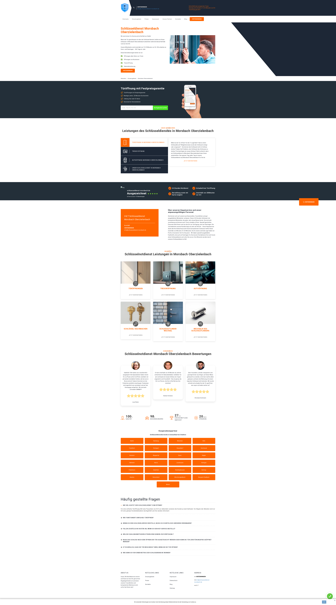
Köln (204, 441)
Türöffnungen (136, 289)
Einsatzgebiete (136, 19)
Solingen (203, 462)
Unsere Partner (167, 19)
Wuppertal (156, 455)
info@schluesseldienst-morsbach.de (148, 8)
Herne (156, 462)
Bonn (179, 455)
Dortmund (204, 448)
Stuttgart (156, 448)
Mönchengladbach (179, 477)
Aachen (132, 477)
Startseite (125, 19)
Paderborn (132, 470)
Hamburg (156, 441)
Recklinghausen (180, 470)
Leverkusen (180, 462)
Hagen (204, 455)
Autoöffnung (200, 289)
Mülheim (132, 462)
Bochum (132, 455)
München (180, 441)
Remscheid (156, 477)
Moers (168, 484)
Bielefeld (156, 470)
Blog (185, 19)
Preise (146, 19)
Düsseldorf (180, 448)
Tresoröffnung (168, 289)
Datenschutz (173, 580)
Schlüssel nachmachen (135, 329)
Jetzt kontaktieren (190, 161)
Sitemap (172, 588)
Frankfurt (132, 448)
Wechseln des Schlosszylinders (200, 330)
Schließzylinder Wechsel (168, 330)
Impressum (155, 19)
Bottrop (204, 470)
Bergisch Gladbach (203, 477)
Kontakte (178, 19)
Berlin (132, 441)
